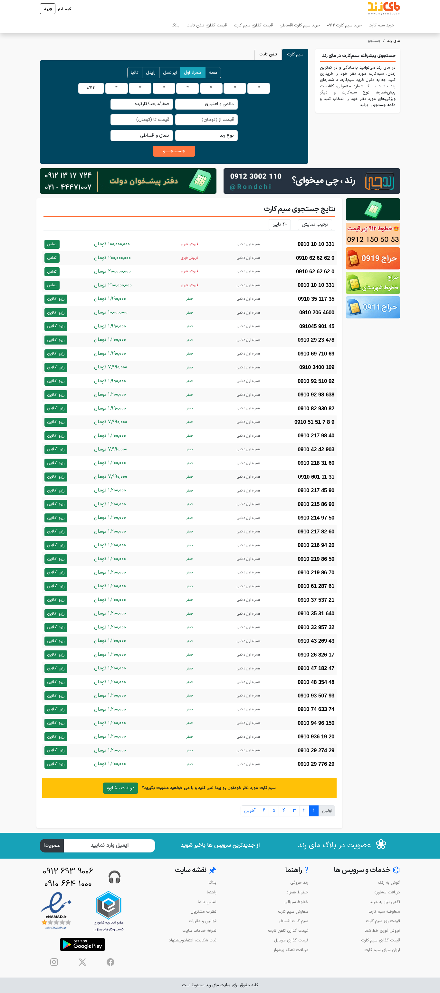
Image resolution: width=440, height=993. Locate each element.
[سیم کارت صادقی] (373, 307)
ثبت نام (65, 8)
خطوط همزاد (297, 892)
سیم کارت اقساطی (292, 921)
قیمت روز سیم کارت (383, 921)
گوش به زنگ (389, 883)
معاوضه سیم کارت (384, 912)
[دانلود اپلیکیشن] (82, 944)
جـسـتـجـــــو (174, 151)
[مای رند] (384, 8)
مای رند (393, 41)
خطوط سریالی (296, 902)
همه (213, 72)
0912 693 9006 (68, 871)
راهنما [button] (296, 871)
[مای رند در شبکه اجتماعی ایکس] (82, 962)
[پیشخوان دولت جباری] (373, 209)
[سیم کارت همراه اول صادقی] (373, 283)
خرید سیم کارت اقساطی (300, 25)
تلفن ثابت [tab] (268, 54)
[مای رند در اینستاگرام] (54, 962)
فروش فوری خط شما (382, 931)
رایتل (151, 72)
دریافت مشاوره (121, 788)
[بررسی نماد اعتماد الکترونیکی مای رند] (56, 911)
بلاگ (175, 25)
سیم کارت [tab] (295, 54)
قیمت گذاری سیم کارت (253, 25)
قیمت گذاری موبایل (291, 940)
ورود (48, 8)
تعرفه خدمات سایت (199, 931)
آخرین (249, 810)
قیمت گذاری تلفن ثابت (207, 25)
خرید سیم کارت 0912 (344, 25)
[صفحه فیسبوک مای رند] (110, 962)
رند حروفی (299, 883)
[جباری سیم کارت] (128, 181)
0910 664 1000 (68, 884)
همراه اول (193, 72)
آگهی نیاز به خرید (385, 902)
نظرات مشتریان (203, 912)
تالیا (135, 72)
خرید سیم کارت (381, 25)
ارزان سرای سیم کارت (382, 950)
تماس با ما (207, 902)
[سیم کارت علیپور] (373, 234)
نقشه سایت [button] (195, 871)
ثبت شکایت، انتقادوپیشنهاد (192, 940)
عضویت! (52, 845)
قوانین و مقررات (202, 921)
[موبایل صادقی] (373, 258)
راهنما (211, 892)
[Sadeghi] (312, 181)
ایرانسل (170, 72)
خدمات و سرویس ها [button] (367, 871)
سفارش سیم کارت (293, 912)
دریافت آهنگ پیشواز (290, 950)
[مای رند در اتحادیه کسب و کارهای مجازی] (108, 911)
